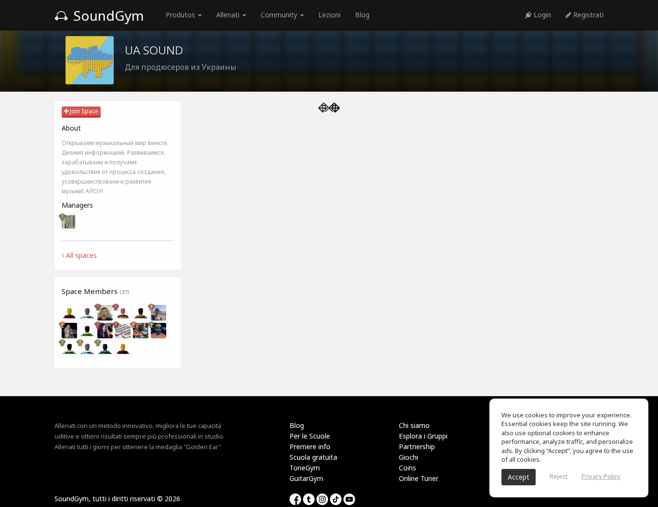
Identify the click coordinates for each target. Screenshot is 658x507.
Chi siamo (414, 425)
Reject (558, 476)
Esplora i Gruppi (423, 435)
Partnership (417, 446)
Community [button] (280, 14)
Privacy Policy (600, 476)
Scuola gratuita (313, 457)
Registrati (587, 14)
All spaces (80, 255)
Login (541, 14)
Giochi (408, 457)
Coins (407, 467)
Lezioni (329, 14)
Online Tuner (418, 478)
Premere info (310, 446)
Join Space (83, 111)
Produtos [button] (181, 14)
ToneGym (305, 467)
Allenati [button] (228, 14)
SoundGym (107, 15)
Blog (362, 14)
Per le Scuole (310, 435)
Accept (518, 476)
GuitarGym (306, 478)
